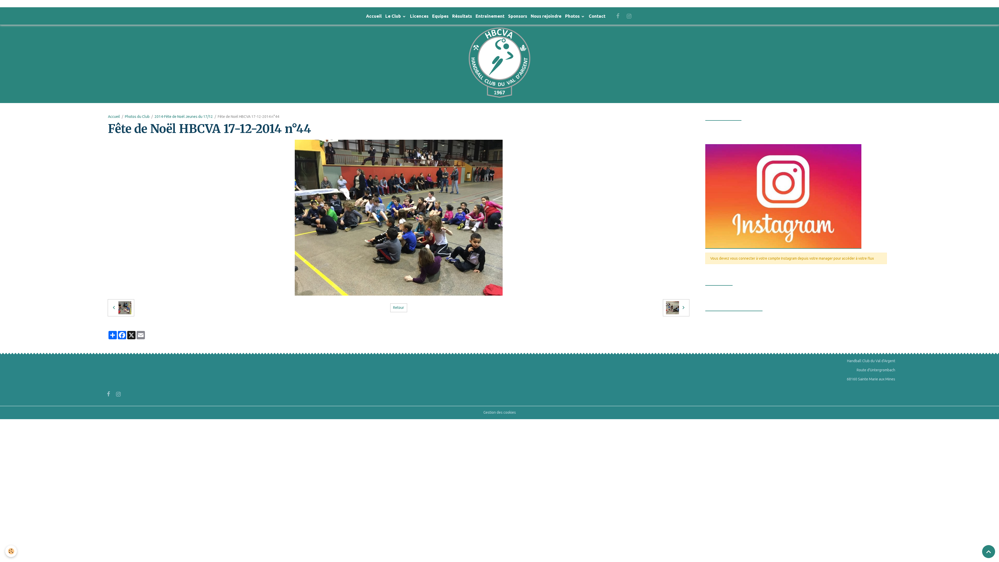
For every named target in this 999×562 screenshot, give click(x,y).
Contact (597, 16)
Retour (398, 307)
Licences (419, 16)
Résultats (462, 16)
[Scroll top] (988, 551)
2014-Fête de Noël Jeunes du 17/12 (184, 116)
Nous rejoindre (546, 16)
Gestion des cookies (499, 412)
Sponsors (517, 16)
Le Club (393, 16)
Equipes (440, 16)
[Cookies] (11, 551)
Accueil (374, 16)
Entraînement (490, 16)
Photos (573, 16)
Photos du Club (137, 116)
